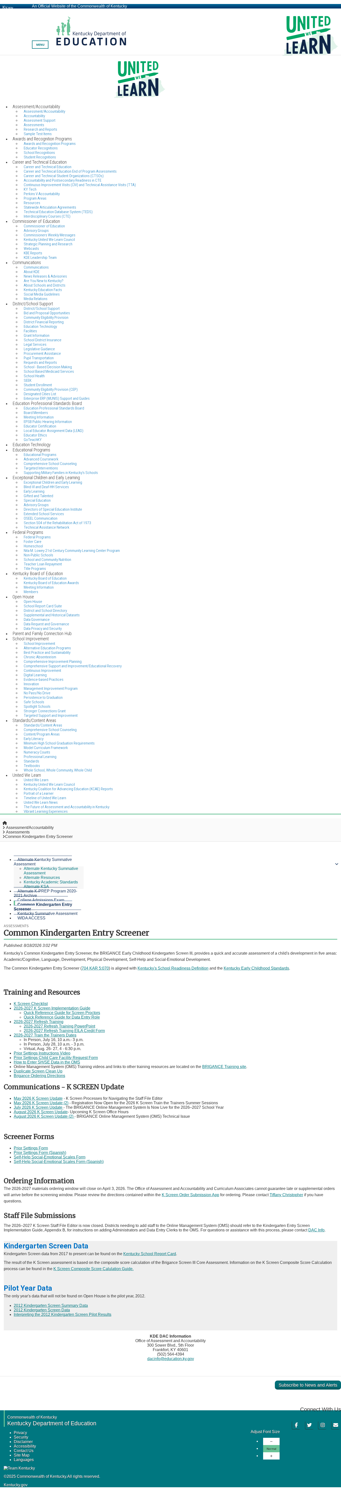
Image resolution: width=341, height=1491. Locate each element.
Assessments (18, 832)
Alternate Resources (42, 877)
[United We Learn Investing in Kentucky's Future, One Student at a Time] (170, 79)
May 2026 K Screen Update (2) (41, 1103)
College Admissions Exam (40, 900)
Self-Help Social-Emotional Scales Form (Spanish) (59, 1161)
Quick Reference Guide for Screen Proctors (62, 1013)
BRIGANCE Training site (224, 1067)
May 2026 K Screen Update (38, 1098)
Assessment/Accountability (30, 827)
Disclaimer (23, 1442)
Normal (271, 1449)
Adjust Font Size (265, 1432)
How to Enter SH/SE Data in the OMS (47, 1062)
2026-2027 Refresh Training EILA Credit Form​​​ (64, 1031)
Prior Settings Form (31, 1148)
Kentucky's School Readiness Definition (173, 968)
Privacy (20, 1433)
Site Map (21, 1455)
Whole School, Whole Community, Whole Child (58, 770)
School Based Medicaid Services (49, 371)
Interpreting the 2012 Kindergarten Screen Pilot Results (62, 1314)
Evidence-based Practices (43, 679)
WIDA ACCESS (31, 918)
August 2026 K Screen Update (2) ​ (44, 1116)
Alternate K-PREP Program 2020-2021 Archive (45, 893)
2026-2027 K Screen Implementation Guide (52, 1008)
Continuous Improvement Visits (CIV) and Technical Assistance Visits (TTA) (80, 185)
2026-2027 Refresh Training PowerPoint (59, 1026)
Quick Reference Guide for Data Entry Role (62, 1017)
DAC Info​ (316, 1230)
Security (21, 1437)
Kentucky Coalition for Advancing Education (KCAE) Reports (68, 789)
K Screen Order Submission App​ (190, 1195)
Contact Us (23, 1451)
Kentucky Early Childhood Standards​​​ (256, 968)
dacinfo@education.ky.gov (170, 1359)
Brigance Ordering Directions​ (39, 1076)
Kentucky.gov (15, 1485)
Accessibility (25, 1446)
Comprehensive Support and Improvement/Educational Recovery (73, 666)
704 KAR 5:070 (95, 968)
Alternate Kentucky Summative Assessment (43, 861)
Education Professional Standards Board (54, 408)
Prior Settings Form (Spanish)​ (40, 1152)
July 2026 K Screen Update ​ (38, 1107)
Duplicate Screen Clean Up (38, 1071)
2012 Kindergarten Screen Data (42, 1310)
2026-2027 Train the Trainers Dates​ (45, 1035)
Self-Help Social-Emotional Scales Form (49, 1157)
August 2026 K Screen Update (41, 1112)
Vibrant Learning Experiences (46, 811)
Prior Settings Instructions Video (42, 1053)
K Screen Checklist (31, 1004)
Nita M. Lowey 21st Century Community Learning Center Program (72, 550)
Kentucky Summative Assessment (47, 913)
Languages (24, 1460)
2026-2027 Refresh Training (38, 1022)
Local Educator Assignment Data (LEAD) (53, 430)
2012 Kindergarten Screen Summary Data (51, 1305)
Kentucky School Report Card (149, 1254)
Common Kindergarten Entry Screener (43, 906)
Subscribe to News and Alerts (308, 1385)
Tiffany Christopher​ (286, 1195)
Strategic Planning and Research (48, 244)
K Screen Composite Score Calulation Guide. (93, 1269)
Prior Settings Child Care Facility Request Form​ (56, 1058)
